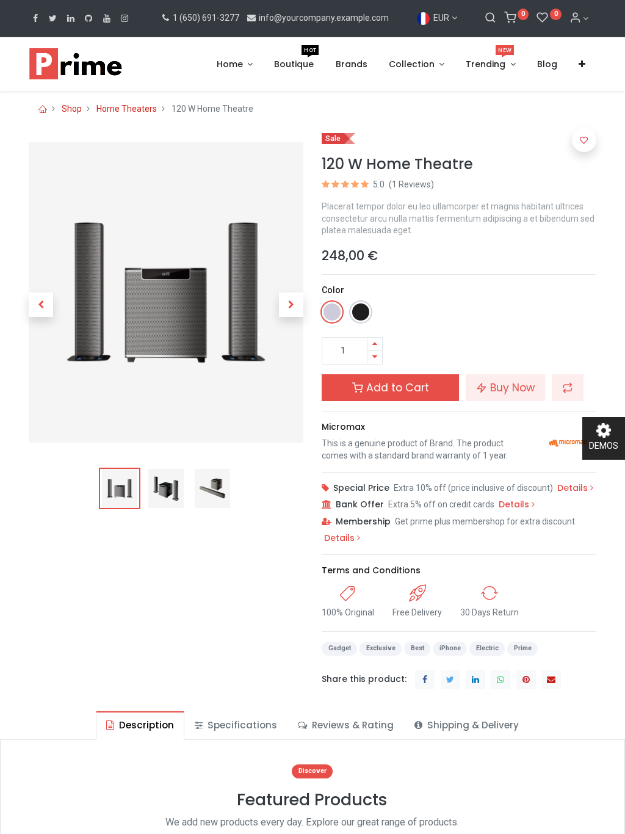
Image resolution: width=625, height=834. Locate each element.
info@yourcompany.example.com (324, 18)
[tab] (140, 725)
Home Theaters (126, 109)
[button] (582, 65)
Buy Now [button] (511, 387)
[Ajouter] (374, 344)
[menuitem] (294, 65)
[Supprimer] (374, 357)
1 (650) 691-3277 (205, 18)
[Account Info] (579, 18)
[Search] (490, 18)
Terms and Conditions (371, 570)
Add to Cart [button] (396, 387)
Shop (72, 109)
